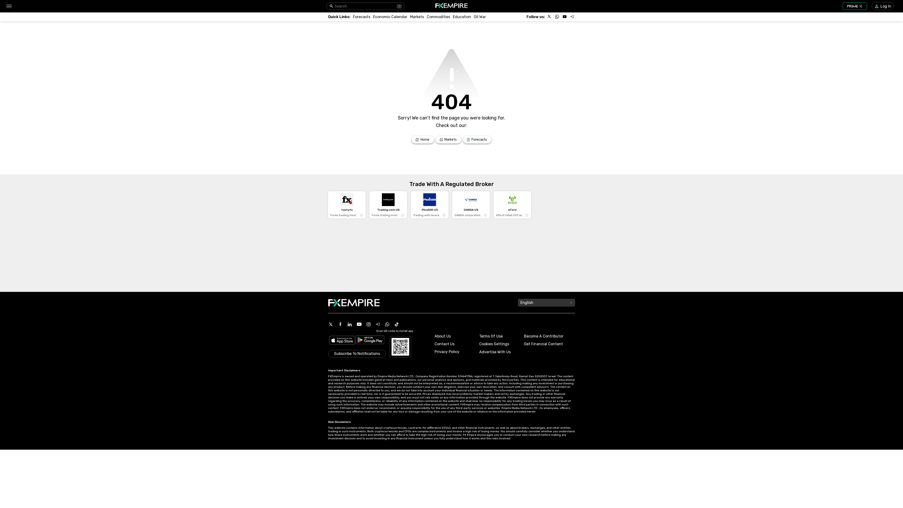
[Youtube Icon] (359, 324)
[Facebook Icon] (340, 324)
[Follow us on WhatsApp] (557, 17)
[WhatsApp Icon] (387, 324)
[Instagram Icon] (368, 324)
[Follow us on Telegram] (572, 17)
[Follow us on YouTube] (564, 17)
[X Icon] (331, 324)
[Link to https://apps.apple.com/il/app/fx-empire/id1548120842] (342, 341)
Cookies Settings (494, 344)
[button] (9, 6)
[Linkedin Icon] (349, 324)
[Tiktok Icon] (397, 324)
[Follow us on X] (549, 17)
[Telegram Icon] (378, 324)
